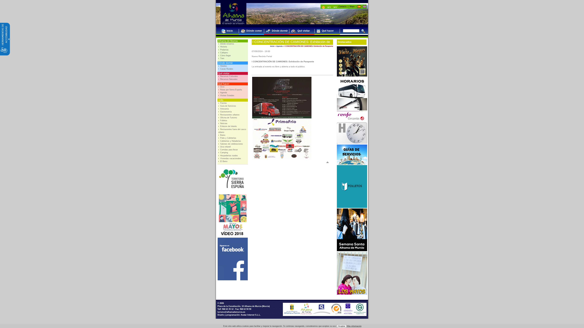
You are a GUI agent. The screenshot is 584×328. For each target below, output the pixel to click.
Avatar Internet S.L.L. (251, 315)
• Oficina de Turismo (228, 117)
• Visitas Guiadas (226, 95)
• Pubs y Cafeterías (227, 138)
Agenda (279, 46)
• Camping (223, 152)
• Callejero (223, 52)
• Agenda (223, 92)
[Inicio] (359, 6)
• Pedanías (223, 50)
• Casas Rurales (226, 69)
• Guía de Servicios (227, 106)
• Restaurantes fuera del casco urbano (232, 130)
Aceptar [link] (341, 326)
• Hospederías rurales (228, 155)
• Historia (223, 47)
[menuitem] (228, 30)
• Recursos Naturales (228, 79)
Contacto (342, 6)
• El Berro (223, 161)
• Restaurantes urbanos (229, 115)
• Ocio (221, 87)
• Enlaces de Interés (227, 126)
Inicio (272, 46)
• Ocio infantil (224, 147)
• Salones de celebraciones (230, 144)
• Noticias (223, 123)
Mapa (352, 6)
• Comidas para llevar (228, 150)
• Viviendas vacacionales (230, 158)
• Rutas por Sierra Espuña (230, 90)
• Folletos (223, 120)
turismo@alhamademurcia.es (231, 312)
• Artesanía (223, 109)
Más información (354, 326)
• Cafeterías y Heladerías (230, 141)
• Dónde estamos (226, 44)
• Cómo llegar (224, 55)
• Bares (222, 135)
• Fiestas (222, 103)
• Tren (221, 58)
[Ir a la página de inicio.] (233, 13)
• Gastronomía (225, 112)
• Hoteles (223, 66)
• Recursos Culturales (228, 76)
